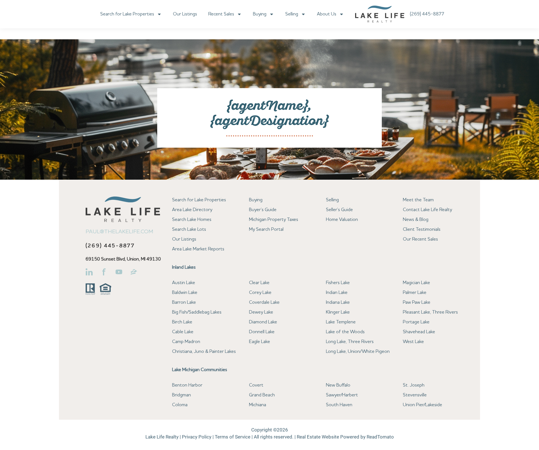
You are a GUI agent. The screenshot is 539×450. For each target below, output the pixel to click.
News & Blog (415, 219)
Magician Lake (416, 282)
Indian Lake (337, 292)
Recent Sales (221, 14)
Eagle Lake (259, 341)
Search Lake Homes (191, 219)
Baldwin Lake (184, 292)
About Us (326, 14)
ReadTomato (380, 437)
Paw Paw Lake (416, 302)
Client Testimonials (421, 229)
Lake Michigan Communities (199, 369)
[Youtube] (118, 271)
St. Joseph (413, 385)
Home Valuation (342, 219)
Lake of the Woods (345, 332)
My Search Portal (266, 229)
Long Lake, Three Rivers (350, 341)
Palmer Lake (414, 292)
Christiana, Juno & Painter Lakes (204, 351)
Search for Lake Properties (127, 14)
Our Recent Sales (420, 239)
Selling (291, 14)
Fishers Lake (338, 282)
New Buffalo (338, 385)
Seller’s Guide (339, 209)
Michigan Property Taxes (273, 219)
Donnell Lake (262, 332)
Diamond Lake (263, 322)
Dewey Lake (261, 312)
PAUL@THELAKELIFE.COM (119, 232)
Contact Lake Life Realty (427, 209)
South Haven (339, 405)
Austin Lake (183, 282)
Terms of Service (232, 437)
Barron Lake (184, 302)
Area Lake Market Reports (198, 249)
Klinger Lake (338, 312)
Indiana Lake (338, 302)
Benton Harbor (187, 385)
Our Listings (185, 14)
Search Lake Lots (189, 229)
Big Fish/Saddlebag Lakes (196, 312)
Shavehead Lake (419, 332)
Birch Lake (182, 322)
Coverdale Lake (264, 302)
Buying (259, 14)
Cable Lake (182, 332)
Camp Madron (186, 341)
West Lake (413, 341)
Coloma (180, 405)
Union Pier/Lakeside (422, 405)
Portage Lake (416, 322)
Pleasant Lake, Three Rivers (430, 312)
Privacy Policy (196, 437)
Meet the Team (418, 200)
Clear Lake (259, 282)
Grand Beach (262, 395)
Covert (256, 385)
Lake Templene (341, 322)
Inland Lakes (184, 267)
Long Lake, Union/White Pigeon (358, 351)
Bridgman (181, 395)
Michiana (257, 405)
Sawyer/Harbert (342, 395)
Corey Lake (260, 292)
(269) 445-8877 (427, 14)
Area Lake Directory (192, 209)
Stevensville (415, 395)
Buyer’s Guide (263, 209)
